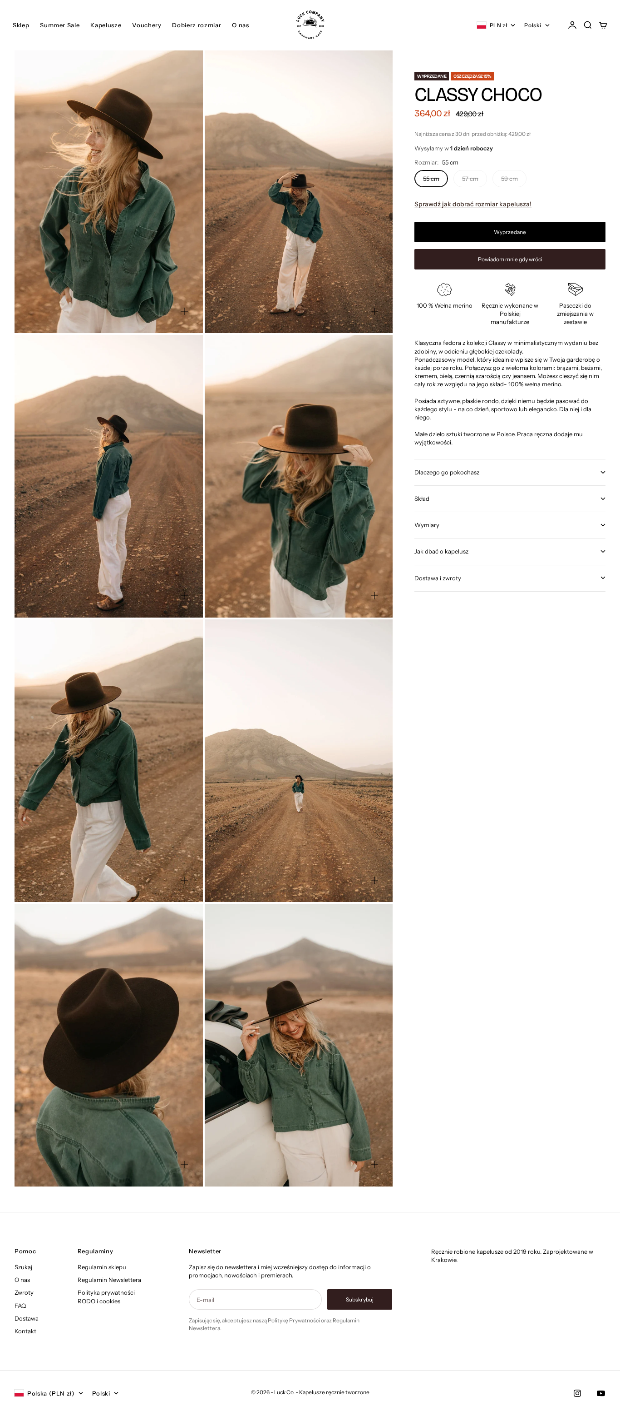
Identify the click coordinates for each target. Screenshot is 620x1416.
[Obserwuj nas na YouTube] (600, 1393)
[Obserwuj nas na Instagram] (577, 1393)
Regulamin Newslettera (109, 1279)
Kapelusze (105, 25)
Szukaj (23, 1267)
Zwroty (24, 1292)
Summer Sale (59, 25)
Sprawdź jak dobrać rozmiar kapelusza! (472, 204)
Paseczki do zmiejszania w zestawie (575, 313)
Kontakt (25, 1331)
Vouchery (146, 25)
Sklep (21, 25)
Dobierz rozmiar (196, 25)
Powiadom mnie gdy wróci (510, 259)
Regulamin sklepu (102, 1267)
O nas (240, 25)
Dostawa (27, 1318)
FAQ (20, 1305)
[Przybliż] (184, 311)
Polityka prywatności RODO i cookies (106, 1296)
